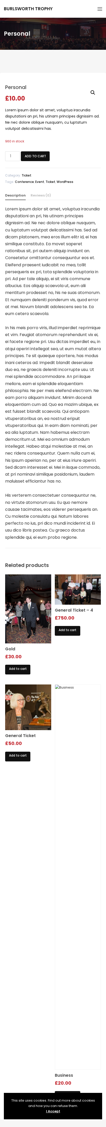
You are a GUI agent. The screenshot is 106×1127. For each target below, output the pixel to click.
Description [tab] (15, 195)
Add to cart (35, 156)
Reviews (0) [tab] (41, 195)
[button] (93, 92)
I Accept (53, 1111)
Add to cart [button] (18, 669)
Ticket (26, 175)
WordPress (65, 182)
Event (39, 182)
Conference (24, 182)
